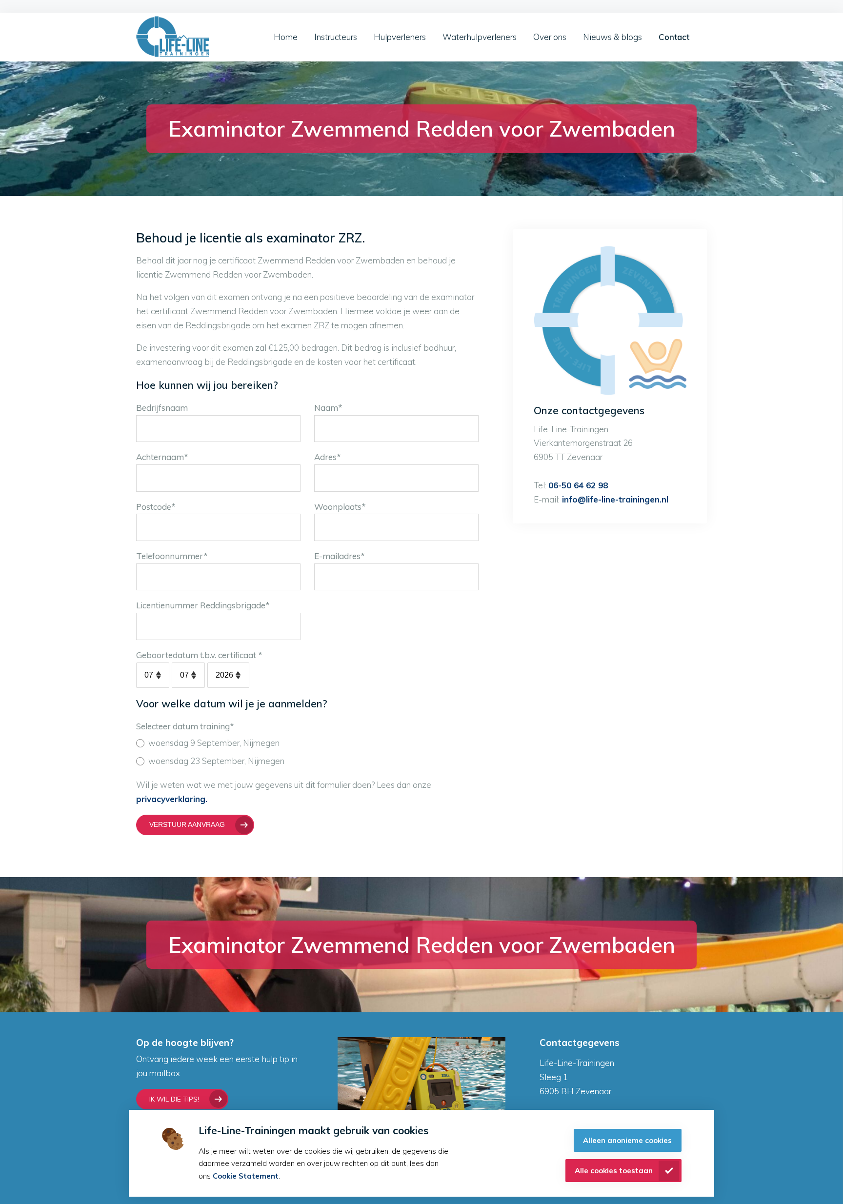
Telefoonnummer (172, 556)
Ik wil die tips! (174, 1099)
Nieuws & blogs (612, 37)
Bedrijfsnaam (162, 407)
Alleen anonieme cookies (627, 1140)
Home (286, 37)
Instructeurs (335, 37)
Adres (327, 457)
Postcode (156, 507)
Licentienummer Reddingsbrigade (203, 605)
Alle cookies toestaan (614, 1170)
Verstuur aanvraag (187, 824)
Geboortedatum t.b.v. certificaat (199, 655)
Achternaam (162, 457)
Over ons (549, 37)
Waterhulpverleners (479, 37)
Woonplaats (340, 507)
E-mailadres (339, 556)
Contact (674, 37)
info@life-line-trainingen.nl (614, 499)
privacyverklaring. (171, 799)
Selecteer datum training (185, 726)
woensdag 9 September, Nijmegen (214, 743)
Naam (328, 407)
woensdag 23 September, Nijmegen (216, 761)
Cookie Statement (246, 1176)
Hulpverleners (400, 37)
